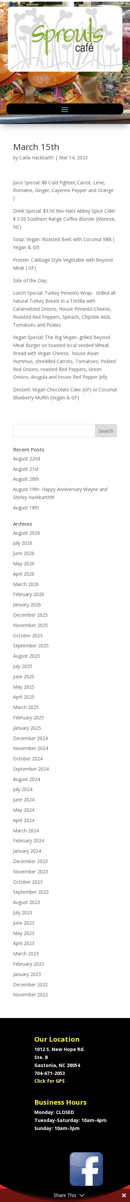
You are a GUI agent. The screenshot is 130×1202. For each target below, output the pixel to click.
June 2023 (23, 923)
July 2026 (22, 543)
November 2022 (30, 994)
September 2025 (31, 645)
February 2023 (28, 964)
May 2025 (23, 687)
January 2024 (27, 851)
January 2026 (27, 604)
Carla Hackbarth (36, 157)
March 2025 (26, 707)
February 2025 (28, 717)
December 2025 (30, 615)
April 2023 (23, 943)
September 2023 (31, 892)
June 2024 (23, 799)
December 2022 (30, 984)
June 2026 (23, 553)
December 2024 (30, 738)
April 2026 (23, 574)
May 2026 (23, 563)
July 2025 (22, 666)
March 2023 (26, 953)
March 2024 (26, 830)
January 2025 (27, 728)
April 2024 (23, 820)
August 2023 (26, 902)
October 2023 (28, 882)
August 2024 (26, 779)
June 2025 (23, 676)
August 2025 (26, 656)
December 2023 (30, 861)
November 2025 (30, 625)
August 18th (26, 507)
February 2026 (28, 594)
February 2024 (28, 840)
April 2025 (23, 697)
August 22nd (26, 458)
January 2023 (27, 974)
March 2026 (26, 584)
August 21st (26, 469)
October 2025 (28, 635)
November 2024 (30, 748)
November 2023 (30, 871)
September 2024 (31, 769)
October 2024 (28, 758)
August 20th (26, 479)
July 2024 (22, 789)
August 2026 (26, 533)
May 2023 (23, 933)
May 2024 (23, 810)
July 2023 (22, 912)
